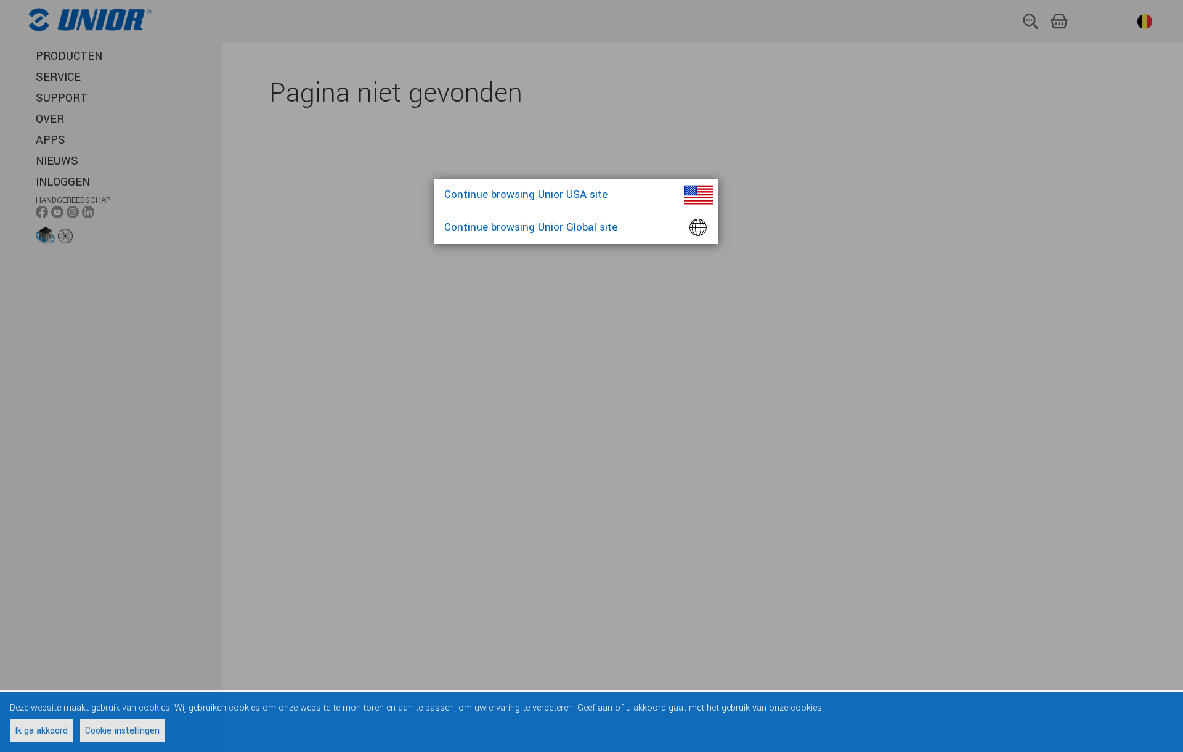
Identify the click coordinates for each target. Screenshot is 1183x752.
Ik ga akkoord (41, 730)
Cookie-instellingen (122, 730)
